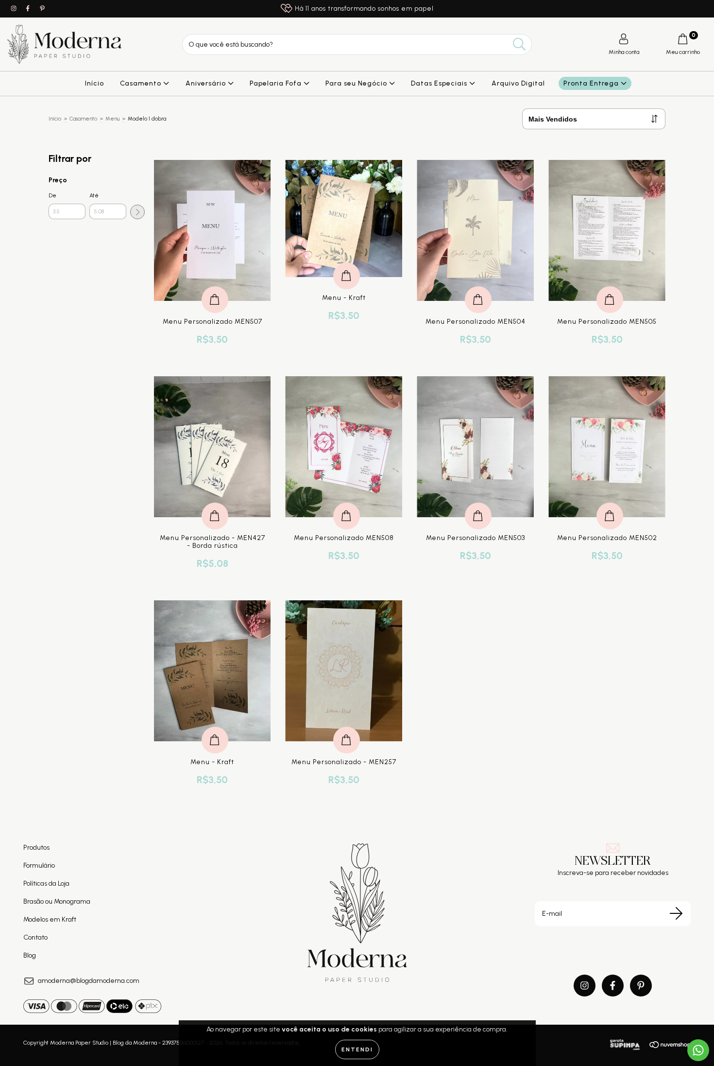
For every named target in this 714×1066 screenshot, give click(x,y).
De (52, 195)
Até (94, 195)
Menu (112, 119)
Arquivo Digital (518, 83)
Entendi (357, 1049)
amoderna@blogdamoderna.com (88, 981)
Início (94, 83)
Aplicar (137, 212)
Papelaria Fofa (277, 83)
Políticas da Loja (46, 883)
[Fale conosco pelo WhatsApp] (698, 1050)
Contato (35, 937)
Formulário (39, 865)
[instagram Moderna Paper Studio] (14, 8)
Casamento (141, 83)
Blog (29, 955)
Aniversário (207, 83)
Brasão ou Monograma (56, 901)
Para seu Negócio (357, 83)
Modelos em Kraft (49, 919)
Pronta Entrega (592, 83)
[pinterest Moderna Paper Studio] (42, 8)
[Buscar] (519, 44)
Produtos (36, 847)
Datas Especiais (440, 83)
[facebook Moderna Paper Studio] (28, 8)
